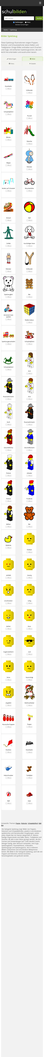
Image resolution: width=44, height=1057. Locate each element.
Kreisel (8, 218)
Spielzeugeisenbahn (8, 341)
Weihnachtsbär (29, 703)
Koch (8, 422)
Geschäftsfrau (8, 448)
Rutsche (29, 141)
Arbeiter (29, 473)
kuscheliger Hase (29, 243)
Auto (29, 801)
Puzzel (29, 116)
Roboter (29, 167)
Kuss (29, 626)
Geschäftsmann (29, 448)
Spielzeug (13, 30)
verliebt (8, 575)
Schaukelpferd (8, 112)
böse (8, 677)
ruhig (29, 601)
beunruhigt (29, 677)
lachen (8, 626)
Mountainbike (29, 188)
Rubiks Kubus (29, 320)
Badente (8, 545)
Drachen (8, 750)
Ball (29, 218)
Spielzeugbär (8, 294)
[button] (8, 89)
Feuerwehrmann (8, 397)
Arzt (29, 371)
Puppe (29, 724)
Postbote (29, 499)
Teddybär (29, 775)
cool (29, 652)
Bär (29, 294)
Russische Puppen (8, 724)
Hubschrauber (8, 775)
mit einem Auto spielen (8, 316)
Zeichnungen (19, 22)
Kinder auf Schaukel (8, 188)
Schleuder (29, 90)
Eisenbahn (8, 86)
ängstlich (8, 703)
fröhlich (29, 550)
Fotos (28, 22)
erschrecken (8, 601)
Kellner (8, 524)
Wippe (8, 163)
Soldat (8, 243)
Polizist (8, 473)
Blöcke (8, 137)
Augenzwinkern (8, 652)
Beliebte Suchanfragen (21, 24)
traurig (29, 575)
